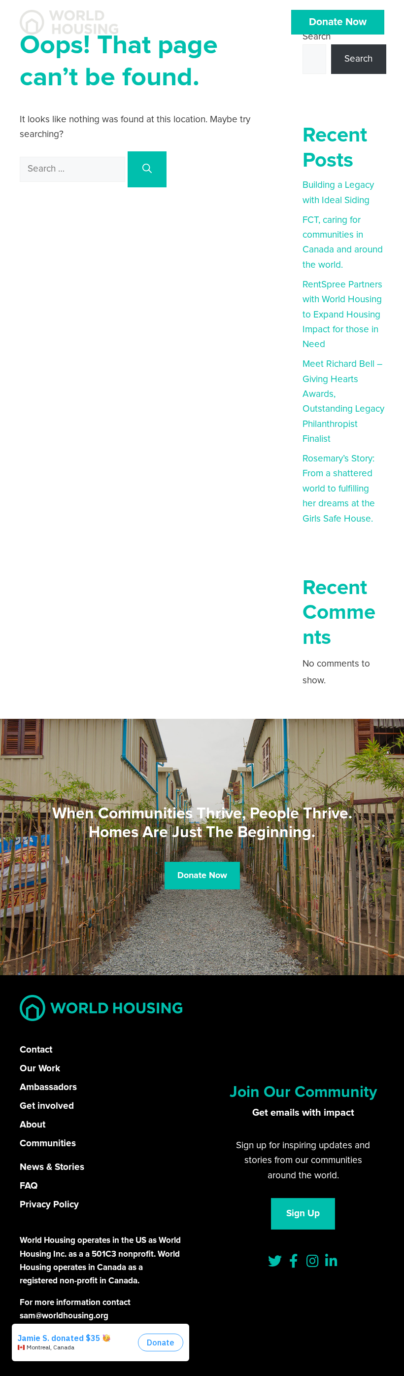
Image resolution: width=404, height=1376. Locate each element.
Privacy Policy (49, 1204)
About (32, 1124)
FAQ (29, 1186)
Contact (36, 1050)
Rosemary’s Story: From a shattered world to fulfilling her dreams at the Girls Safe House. (339, 489)
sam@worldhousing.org (64, 1316)
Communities (48, 1143)
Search (358, 59)
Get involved (47, 1106)
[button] (275, 1261)
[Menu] (250, 22)
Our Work (40, 1068)
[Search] (147, 169)
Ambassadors (48, 1087)
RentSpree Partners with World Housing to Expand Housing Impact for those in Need (342, 315)
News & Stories (52, 1167)
